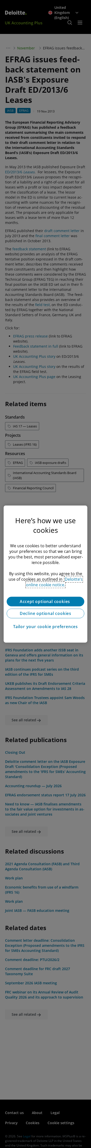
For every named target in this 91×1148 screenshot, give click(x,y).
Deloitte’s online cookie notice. (54, 582)
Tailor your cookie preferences (45, 626)
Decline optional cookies (45, 613)
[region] (45, 574)
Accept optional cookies (45, 601)
